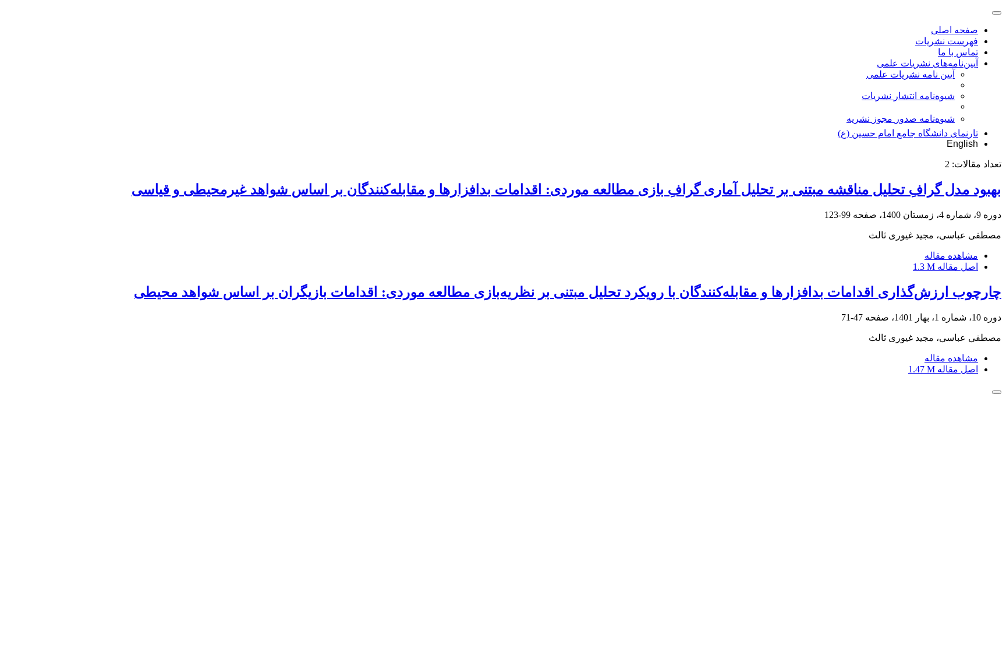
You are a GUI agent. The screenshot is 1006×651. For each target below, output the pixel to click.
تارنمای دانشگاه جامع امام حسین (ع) (908, 133)
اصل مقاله (945, 267)
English (962, 144)
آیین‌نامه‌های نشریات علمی (927, 63)
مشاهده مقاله (951, 256)
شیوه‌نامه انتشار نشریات (908, 96)
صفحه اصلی (954, 30)
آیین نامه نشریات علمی (910, 74)
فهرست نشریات (946, 41)
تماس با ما (958, 52)
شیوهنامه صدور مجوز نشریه (900, 119)
